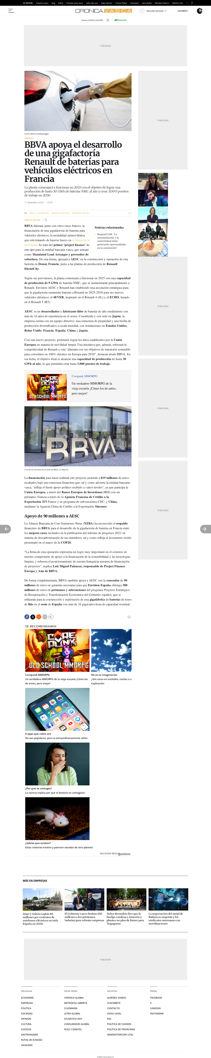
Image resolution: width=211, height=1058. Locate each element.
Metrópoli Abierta (162, 3)
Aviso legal (114, 1013)
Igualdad (26, 1045)
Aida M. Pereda (32, 219)
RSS (109, 1018)
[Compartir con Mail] (44, 616)
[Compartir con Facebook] (26, 616)
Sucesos (26, 1029)
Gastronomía (29, 1034)
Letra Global (147, 3)
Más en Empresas (35, 881)
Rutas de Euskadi (31, 1039)
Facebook (156, 997)
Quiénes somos (116, 997)
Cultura (26, 1024)
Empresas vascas (80, 213)
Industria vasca (42, 3)
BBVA (32, 213)
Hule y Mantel (73, 1029)
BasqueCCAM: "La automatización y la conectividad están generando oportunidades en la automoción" (111, 241)
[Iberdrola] (120, 20)
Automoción (43, 213)
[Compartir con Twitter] (32, 617)
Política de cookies (119, 1024)
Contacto (113, 1008)
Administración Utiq (120, 1034)
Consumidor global (76, 1024)
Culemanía (134, 3)
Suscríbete (114, 1002)
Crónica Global (121, 3)
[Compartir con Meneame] (38, 616)
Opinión (26, 1018)
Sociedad (26, 1013)
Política (26, 1008)
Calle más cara (92, 3)
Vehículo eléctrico (60, 213)
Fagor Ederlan (106, 3)
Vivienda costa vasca (74, 3)
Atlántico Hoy (177, 3)
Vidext (60, 3)
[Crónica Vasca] (105, 11)
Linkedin (155, 1008)
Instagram (157, 1013)
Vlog (53, 3)
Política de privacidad (121, 1029)
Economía (27, 997)
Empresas (29, 138)
